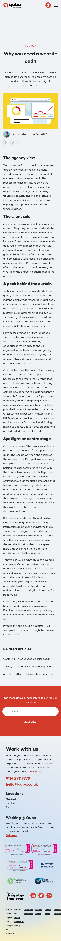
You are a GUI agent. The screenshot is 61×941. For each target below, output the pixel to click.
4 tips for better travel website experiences (28, 674)
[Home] (12, 5)
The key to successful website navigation (27, 666)
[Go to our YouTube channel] (49, 895)
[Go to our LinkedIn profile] (33, 895)
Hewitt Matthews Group (19, 922)
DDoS (6, 417)
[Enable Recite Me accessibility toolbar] (48, 5)
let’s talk (25, 630)
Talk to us (35, 771)
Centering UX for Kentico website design (26, 658)
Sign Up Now (30, 722)
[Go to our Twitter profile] (41, 895)
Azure (22, 341)
